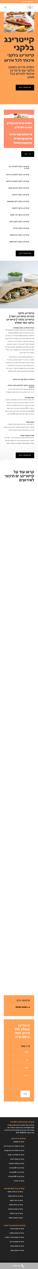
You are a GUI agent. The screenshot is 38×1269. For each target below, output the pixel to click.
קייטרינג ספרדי (26, 575)
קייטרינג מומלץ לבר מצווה (16, 1155)
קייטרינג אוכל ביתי (25, 973)
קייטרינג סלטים (26, 508)
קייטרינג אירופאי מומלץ (15, 1196)
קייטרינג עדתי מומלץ (16, 1213)
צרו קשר (27, 154)
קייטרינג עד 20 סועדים (16, 1168)
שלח (25, 1094)
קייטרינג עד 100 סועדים (16, 1176)
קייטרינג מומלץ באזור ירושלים (14, 1237)
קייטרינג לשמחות (18, 1142)
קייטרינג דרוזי (27, 608)
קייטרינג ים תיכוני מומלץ (15, 1192)
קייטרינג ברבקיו (26, 874)
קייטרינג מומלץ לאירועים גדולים (14, 1146)
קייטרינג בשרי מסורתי (24, 841)
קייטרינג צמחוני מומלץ (16, 1218)
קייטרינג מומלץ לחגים (17, 1159)
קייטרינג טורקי (27, 542)
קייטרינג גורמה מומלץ (16, 1205)
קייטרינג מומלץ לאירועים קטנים (14, 1150)
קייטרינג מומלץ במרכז (17, 1229)
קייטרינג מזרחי (27, 674)
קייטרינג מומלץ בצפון (17, 1250)
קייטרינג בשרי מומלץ (16, 1200)
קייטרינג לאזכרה (19, 1181)
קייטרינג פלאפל (26, 774)
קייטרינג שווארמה (26, 741)
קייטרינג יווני (27, 641)
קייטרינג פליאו (27, 940)
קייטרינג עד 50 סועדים (16, 1172)
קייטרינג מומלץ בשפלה (16, 1233)
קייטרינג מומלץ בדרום (17, 1242)
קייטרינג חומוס (27, 807)
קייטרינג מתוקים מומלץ (15, 1209)
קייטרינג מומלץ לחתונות (16, 1163)
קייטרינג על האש (26, 907)
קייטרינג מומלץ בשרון (17, 1246)
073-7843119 (28, 1)
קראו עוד (29, 510)
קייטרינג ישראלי (26, 708)
